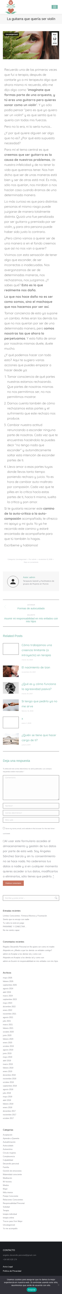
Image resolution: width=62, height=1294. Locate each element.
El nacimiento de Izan (36, 667)
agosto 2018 (8, 1089)
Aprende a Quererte (11, 1138)
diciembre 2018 (9, 1075)
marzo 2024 (8, 996)
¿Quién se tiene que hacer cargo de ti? (39, 737)
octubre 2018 (8, 1082)
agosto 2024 (8, 988)
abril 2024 (7, 992)
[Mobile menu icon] (55, 7)
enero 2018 (7, 1107)
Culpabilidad (8, 1160)
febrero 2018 (8, 1104)
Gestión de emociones (12, 1171)
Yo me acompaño (10, 1228)
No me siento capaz (11, 930)
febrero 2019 (8, 1068)
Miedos (6, 1185)
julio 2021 (7, 1021)
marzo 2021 (8, 1024)
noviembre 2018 (9, 1079)
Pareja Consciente (10, 1196)
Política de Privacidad (12, 1271)
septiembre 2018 (10, 1086)
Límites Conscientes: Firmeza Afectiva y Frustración (25, 916)
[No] (58, 1284)
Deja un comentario (31, 562)
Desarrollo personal (11, 1164)
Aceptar (31, 1290)
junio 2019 (7, 1053)
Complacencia (9, 1156)
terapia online (8, 1218)
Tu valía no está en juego (13, 923)
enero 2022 (7, 1010)
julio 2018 (7, 1093)
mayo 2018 (7, 1097)
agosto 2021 (8, 1017)
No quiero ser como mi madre (42, 947)
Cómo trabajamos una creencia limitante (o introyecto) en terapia (37, 650)
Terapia (6, 1210)
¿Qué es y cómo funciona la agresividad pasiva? (39, 686)
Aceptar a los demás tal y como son (26, 954)
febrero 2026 (8, 981)
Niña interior (8, 1192)
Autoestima (7, 1149)
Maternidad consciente (12, 1174)
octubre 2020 (8, 1032)
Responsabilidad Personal (14, 1203)
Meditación (7, 1178)
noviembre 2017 (9, 1115)
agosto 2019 (8, 1050)
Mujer (5, 1189)
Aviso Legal (8, 1267)
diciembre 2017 (9, 1111)
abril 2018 (7, 1100)
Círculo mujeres (9, 1153)
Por (32, 559)
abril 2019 (7, 1061)
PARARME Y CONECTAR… (15, 927)
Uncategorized (12, 34)
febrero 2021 (8, 1028)
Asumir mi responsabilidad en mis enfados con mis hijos (34, 961)
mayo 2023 (7, 1003)
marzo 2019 (8, 1064)
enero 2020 (7, 1043)
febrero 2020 (8, 1039)
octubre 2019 (8, 1046)
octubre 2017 (8, 1118)
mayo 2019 (7, 1057)
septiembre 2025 (10, 985)
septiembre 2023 (10, 999)
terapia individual (10, 1214)
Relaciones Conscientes (13, 1200)
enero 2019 (7, 1071)
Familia (6, 1167)
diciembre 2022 (9, 1006)
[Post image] (11, 649)
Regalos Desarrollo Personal (15, 947)
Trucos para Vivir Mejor (12, 1221)
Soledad (6, 1207)
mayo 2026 (7, 978)
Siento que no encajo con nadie (16, 919)
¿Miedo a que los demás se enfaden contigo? (33, 950)
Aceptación (7, 1135)
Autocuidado (8, 1146)
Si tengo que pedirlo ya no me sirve (39, 703)
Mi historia (7, 1182)
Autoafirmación (9, 1142)
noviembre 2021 (9, 1014)
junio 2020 (7, 1035)
